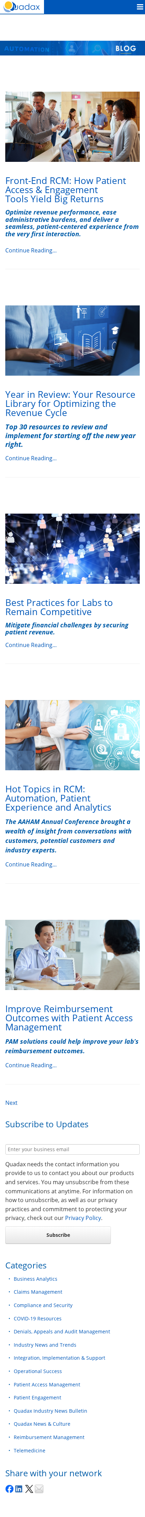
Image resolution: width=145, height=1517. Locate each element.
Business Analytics (35, 1278)
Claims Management (38, 1291)
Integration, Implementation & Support (59, 1357)
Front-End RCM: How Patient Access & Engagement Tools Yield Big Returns (65, 189)
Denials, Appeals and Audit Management (62, 1331)
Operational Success (38, 1371)
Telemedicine (29, 1450)
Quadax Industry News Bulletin (50, 1410)
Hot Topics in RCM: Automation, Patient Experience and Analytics (58, 798)
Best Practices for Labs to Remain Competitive (59, 607)
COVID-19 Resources (38, 1318)
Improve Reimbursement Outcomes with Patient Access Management (69, 1017)
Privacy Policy (83, 1218)
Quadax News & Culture (42, 1423)
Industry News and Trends (45, 1344)
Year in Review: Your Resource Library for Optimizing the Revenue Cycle (70, 403)
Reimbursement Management (49, 1437)
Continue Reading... (31, 250)
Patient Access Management (47, 1384)
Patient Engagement (37, 1397)
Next (11, 1103)
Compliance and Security (43, 1305)
